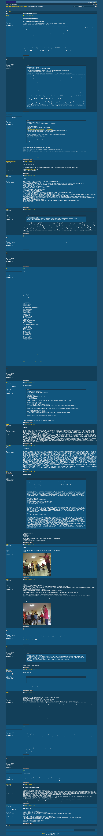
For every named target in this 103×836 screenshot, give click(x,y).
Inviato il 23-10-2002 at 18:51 (30, 544)
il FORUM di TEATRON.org (11, 6)
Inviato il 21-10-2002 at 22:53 (30, 382)
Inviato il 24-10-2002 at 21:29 (30, 692)
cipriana (7, 235)
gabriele (7, 252)
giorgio (7, 424)
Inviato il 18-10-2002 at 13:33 (30, 161)
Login (95, 2)
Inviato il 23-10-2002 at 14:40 (30, 471)
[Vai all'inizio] (96, 830)
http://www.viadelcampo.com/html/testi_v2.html (31, 353)
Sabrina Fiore (8, 784)
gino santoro (8, 628)
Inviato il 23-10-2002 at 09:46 (30, 424)
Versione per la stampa (10, 9)
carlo (7, 113)
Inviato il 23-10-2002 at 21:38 (30, 628)
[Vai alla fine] (96, 6)
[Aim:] (31, 443)
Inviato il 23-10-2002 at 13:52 (30, 445)
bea (7, 726)
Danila (7, 15)
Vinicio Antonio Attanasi (11, 161)
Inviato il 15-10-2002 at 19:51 (29, 15)
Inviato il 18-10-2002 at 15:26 (30, 175)
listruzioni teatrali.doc (30, 639)
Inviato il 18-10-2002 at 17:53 (30, 209)
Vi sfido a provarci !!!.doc (31, 169)
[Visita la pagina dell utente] (27, 159)
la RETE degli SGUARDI (22, 6)
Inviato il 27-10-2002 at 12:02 (30, 770)
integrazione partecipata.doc (31, 376)
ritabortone (8, 367)
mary (7, 175)
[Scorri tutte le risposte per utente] (27, 56)
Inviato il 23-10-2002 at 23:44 (30, 669)
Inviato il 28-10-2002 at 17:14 (30, 784)
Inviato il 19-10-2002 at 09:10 (30, 268)
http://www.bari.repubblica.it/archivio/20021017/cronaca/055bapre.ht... (40, 129)
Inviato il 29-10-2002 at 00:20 (30, 805)
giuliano (7, 209)
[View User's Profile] (24, 56)
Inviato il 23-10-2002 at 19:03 (30, 579)
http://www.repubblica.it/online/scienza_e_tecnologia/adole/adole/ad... (36, 157)
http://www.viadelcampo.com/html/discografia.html (32, 361)
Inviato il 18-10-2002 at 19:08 (30, 235)
